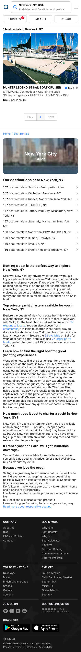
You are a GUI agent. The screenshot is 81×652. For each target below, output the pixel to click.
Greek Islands (50, 590)
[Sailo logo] (9, 639)
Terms (18, 647)
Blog (5, 531)
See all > (8, 594)
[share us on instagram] (18, 611)
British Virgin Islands (15, 581)
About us (8, 527)
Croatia (7, 585)
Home (7, 133)
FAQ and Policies (13, 536)
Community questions (55, 553)
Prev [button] (30, 117)
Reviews (47, 544)
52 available (52, 335)
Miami (6, 577)
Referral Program (52, 557)
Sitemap (30, 647)
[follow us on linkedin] (24, 611)
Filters (16, 18)
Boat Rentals (49, 531)
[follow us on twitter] (5, 611)
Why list (47, 536)
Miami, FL (47, 585)
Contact (8, 540)
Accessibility (45, 647)
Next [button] (51, 117)
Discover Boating (52, 549)
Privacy (7, 647)
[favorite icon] (72, 37)
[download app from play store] (16, 628)
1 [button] (40, 117)
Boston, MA (49, 581)
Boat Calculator (51, 540)
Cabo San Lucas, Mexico (57, 577)
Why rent (47, 527)
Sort (68, 18)
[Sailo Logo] (6, 7)
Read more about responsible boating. (27, 506)
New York (9, 572)
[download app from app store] (45, 628)
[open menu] (77, 7)
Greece (7, 590)
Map (38, 18)
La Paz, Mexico (51, 572)
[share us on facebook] (11, 611)
